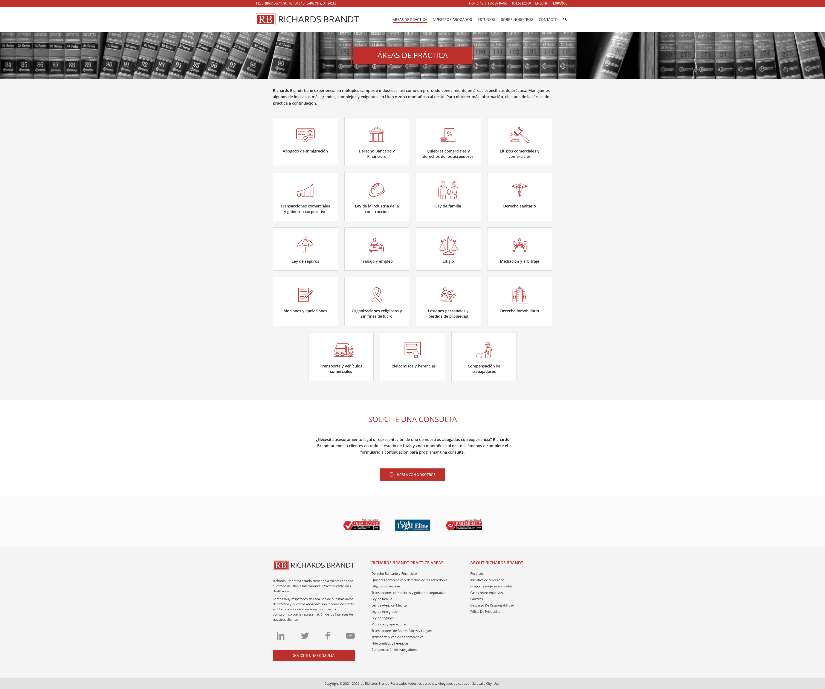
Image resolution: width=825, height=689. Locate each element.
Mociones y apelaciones (389, 624)
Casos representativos (486, 592)
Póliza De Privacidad (485, 611)
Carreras (476, 599)
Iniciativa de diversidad (487, 580)
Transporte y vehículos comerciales (397, 637)
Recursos (477, 573)
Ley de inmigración (385, 611)
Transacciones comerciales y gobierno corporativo (408, 592)
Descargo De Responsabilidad (492, 605)
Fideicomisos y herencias (389, 643)
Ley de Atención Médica (389, 605)
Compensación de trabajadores (394, 649)
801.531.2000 (521, 3)
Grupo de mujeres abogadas (491, 586)
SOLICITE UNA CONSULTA (314, 655)
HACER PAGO (497, 3)
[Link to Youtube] (350, 635)
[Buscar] (565, 19)
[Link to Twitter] (305, 635)
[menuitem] (476, 3)
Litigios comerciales (385, 586)
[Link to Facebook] (327, 635)
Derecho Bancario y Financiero (394, 573)
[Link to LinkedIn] (280, 635)
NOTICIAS (476, 3)
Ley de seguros (382, 618)
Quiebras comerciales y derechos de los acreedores (409, 580)
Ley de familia (381, 599)
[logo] (307, 19)
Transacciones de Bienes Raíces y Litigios (401, 630)
